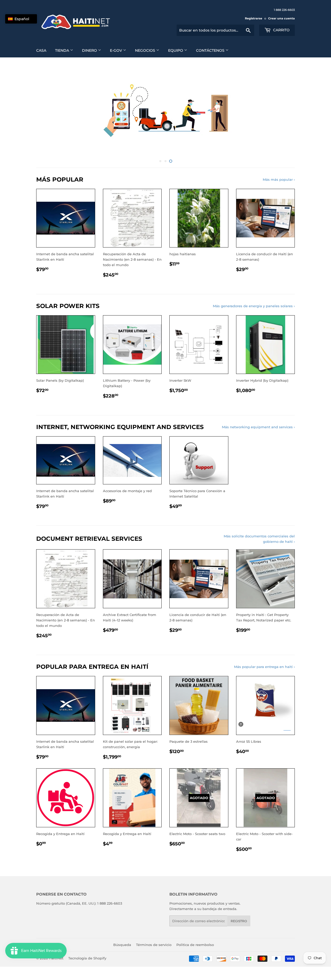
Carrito (281, 30)
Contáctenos (210, 50)
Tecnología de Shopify (87, 955)
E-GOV (116, 50)
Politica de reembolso (195, 942)
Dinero (90, 50)
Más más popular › (279, 177)
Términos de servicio (153, 942)
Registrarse (253, 18)
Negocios (145, 50)
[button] (21, 18)
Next (284, 109)
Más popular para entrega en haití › (264, 664)
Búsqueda (122, 942)
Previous (47, 109)
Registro (239, 918)
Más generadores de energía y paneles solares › (254, 303)
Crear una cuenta (281, 18)
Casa (41, 50)
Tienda (62, 50)
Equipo (176, 50)
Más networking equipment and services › (258, 424)
